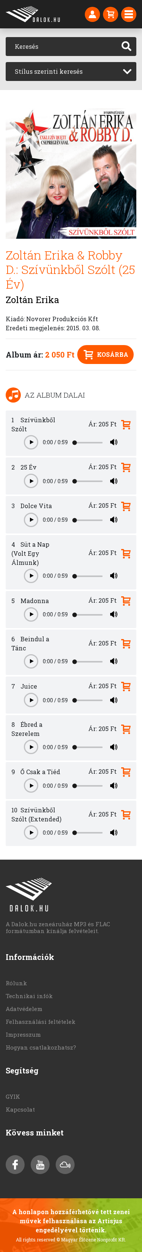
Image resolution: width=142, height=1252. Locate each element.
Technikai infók (29, 996)
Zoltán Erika (32, 300)
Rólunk (16, 983)
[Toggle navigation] (128, 14)
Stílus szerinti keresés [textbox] (49, 71)
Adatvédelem (24, 1008)
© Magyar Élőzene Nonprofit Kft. (91, 1239)
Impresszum (23, 1034)
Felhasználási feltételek (40, 1021)
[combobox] (71, 71)
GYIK (13, 1096)
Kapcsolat (20, 1109)
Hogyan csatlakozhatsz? (41, 1047)
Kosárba (112, 354)
